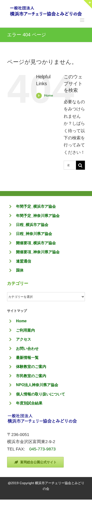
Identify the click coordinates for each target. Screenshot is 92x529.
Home (48, 95)
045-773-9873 (42, 449)
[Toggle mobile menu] (82, 20)
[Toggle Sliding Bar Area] (88, 4)
